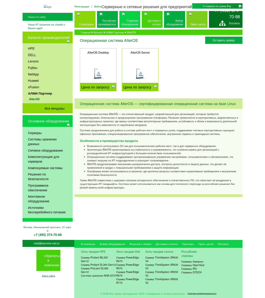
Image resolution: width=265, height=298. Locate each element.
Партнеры (188, 244)
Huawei (33, 80)
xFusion (33, 86)
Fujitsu (32, 67)
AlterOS (34, 99)
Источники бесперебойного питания (47, 209)
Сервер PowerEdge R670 (127, 273)
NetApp (33, 74)
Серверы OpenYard (192, 265)
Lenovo (33, 61)
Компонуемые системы (45, 167)
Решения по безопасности (38, 176)
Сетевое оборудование (45, 150)
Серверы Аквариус (192, 261)
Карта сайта (48, 275)
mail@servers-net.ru (46, 243)
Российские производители (107, 22)
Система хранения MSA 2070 (98, 275)
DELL (32, 54)
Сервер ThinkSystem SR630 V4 (161, 259)
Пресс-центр (205, 244)
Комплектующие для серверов (43, 159)
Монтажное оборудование (38, 198)
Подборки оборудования (129, 22)
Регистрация (81, 6)
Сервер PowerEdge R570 (127, 266)
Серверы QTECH (191, 272)
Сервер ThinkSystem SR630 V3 (161, 266)
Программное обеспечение (38, 187)
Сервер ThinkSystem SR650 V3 (161, 280)
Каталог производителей (48, 37)
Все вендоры (55, 108)
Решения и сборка (140, 244)
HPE (31, 48)
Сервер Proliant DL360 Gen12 (98, 264)
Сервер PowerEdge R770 (127, 280)
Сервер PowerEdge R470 (127, 259)
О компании (86, 24)
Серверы (35, 132)
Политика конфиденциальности (201, 293)
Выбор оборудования (174, 22)
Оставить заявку (224, 40)
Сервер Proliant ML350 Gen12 (94, 259)
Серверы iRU (189, 268)
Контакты (234, 23)
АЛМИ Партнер (40, 93)
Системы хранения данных (42, 141)
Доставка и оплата (154, 22)
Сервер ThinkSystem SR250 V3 (161, 273)
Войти (97, 6)
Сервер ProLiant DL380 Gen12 (94, 270)
